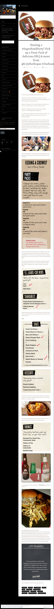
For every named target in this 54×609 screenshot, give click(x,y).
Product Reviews (4, 88)
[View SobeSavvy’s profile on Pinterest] (2, 143)
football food (37, 589)
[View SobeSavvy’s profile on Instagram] (11, 142)
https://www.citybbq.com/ (35, 110)
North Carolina (26, 591)
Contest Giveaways (5, 69)
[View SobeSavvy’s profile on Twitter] (6, 142)
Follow (2, 132)
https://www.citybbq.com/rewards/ (29, 531)
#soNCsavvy (4, 56)
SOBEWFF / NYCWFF (5, 98)
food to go (29, 589)
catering (30, 587)
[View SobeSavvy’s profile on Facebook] (2, 142)
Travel (3, 109)
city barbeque (37, 587)
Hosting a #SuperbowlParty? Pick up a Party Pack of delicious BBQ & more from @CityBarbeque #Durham (38, 54)
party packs (33, 591)
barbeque (25, 587)
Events (3, 75)
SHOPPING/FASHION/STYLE (6, 95)
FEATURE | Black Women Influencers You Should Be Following (7, 31)
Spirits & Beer (4, 101)
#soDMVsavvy (4, 53)
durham (44, 587)
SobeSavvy (37, 67)
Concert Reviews (4, 66)
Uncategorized (4, 112)
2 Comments (46, 67)
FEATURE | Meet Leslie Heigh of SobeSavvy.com (8, 36)
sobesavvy (40, 591)
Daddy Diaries (4, 72)
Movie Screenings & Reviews (7, 85)
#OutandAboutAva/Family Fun (7, 50)
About (3, 21)
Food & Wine (4, 79)
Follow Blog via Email (7, 118)
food (24, 589)
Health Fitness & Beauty (6, 82)
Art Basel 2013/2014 (5, 59)
